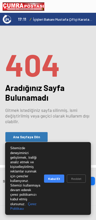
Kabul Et (54, 178)
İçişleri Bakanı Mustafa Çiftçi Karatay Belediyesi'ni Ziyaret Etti (63, 19)
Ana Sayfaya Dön (26, 137)
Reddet (76, 178)
